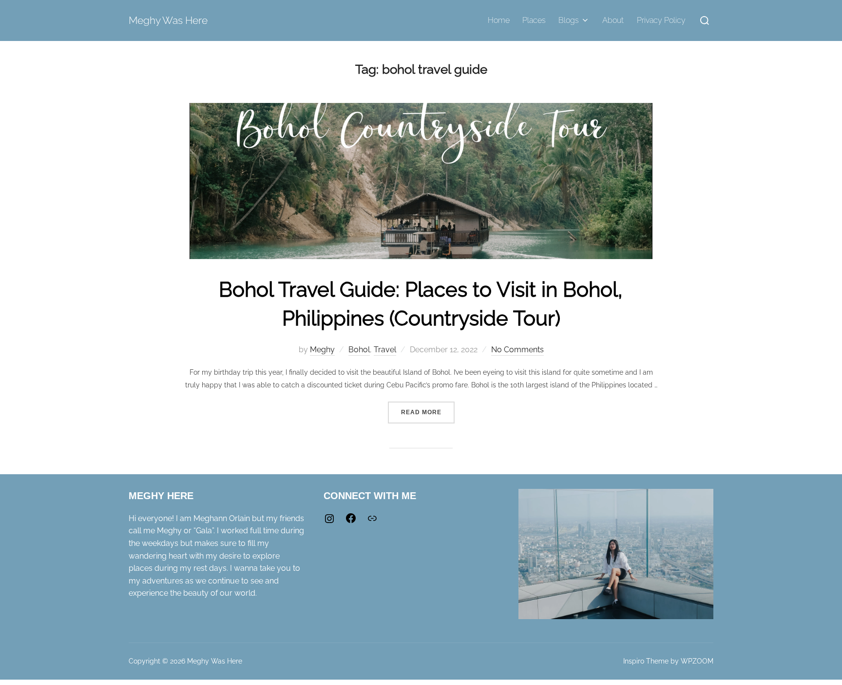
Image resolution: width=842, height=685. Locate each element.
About (613, 20)
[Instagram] (329, 521)
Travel (385, 349)
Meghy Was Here (168, 20)
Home (499, 20)
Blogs (568, 20)
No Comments (517, 349)
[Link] (372, 521)
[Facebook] (351, 521)
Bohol (359, 349)
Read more (428, 409)
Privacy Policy (661, 20)
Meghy (322, 349)
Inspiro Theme (646, 661)
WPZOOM (697, 661)
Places (534, 20)
